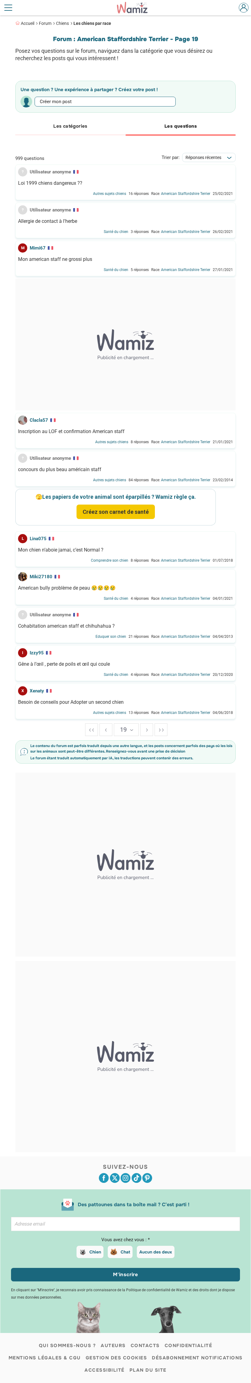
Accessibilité (104, 1370)
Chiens (62, 23)
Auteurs (113, 1345)
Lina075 (38, 538)
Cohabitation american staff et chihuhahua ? (66, 626)
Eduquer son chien (111, 636)
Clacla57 (39, 420)
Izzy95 (37, 653)
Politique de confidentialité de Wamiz (157, 1290)
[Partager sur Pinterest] (147, 1178)
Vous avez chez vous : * (125, 1239)
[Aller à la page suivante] (146, 729)
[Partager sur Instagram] (125, 1178)
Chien (95, 1252)
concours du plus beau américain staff (59, 469)
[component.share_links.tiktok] (136, 1178)
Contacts (145, 1345)
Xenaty (37, 691)
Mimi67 (38, 248)
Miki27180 (41, 576)
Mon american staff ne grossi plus (55, 259)
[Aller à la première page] (91, 729)
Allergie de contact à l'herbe (47, 221)
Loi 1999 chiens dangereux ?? (50, 183)
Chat (125, 1252)
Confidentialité (188, 1345)
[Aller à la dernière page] (161, 729)
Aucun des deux (155, 1252)
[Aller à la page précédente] (105, 729)
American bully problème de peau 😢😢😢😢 (67, 588)
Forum (45, 23)
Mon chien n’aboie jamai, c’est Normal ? (60, 550)
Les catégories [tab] (70, 126)
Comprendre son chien (109, 560)
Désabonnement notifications (197, 1358)
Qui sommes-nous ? (67, 1345)
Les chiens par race (92, 23)
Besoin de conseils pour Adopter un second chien (71, 702)
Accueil (27, 23)
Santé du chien (116, 232)
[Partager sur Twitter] (115, 1178)
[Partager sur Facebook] (104, 1178)
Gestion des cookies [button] (116, 1358)
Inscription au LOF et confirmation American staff (71, 431)
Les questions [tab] (180, 126)
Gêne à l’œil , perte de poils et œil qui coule (64, 664)
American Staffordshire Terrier (185, 194)
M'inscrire (125, 1274)
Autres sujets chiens (109, 194)
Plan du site (148, 1370)
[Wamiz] (135, 7)
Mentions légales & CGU (45, 1358)
